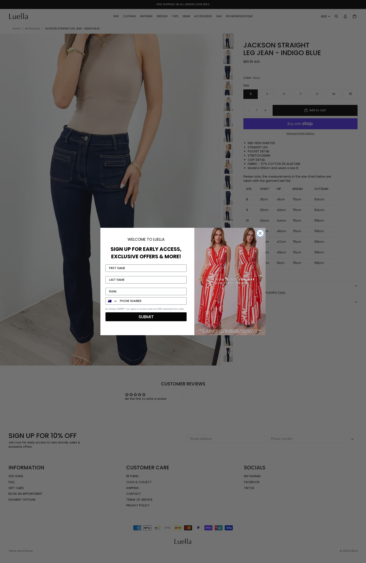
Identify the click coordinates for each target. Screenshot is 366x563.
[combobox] (112, 300)
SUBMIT (146, 317)
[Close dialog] (260, 233)
